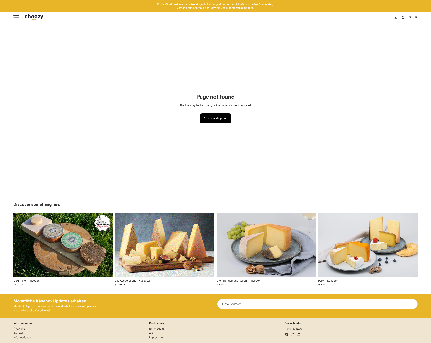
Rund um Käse (294, 329)
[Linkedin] (298, 334)
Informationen (22, 337)
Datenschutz (157, 329)
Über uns (19, 329)
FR (416, 17)
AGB (151, 333)
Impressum (156, 337)
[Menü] (16, 17)
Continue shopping (215, 118)
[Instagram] (293, 334)
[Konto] (395, 17)
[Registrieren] (412, 304)
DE (410, 17)
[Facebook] (287, 334)
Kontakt (18, 333)
